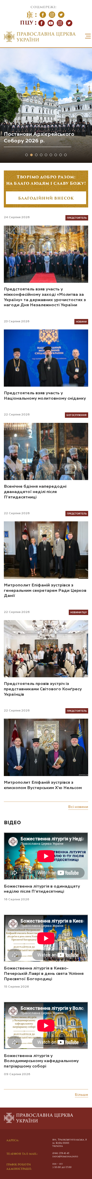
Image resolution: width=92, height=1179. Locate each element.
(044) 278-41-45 (60, 1153)
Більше (81, 1095)
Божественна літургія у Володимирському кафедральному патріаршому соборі (41, 1061)
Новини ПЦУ (78, 612)
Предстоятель (77, 217)
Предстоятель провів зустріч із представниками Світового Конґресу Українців (43, 689)
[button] (26, 155)
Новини (81, 321)
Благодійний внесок (46, 199)
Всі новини (78, 807)
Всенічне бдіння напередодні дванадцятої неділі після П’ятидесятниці (35, 492)
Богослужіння (76, 415)
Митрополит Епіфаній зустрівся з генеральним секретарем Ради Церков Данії (45, 590)
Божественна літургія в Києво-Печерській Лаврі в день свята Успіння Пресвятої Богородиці (44, 973)
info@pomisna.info (65, 1157)
